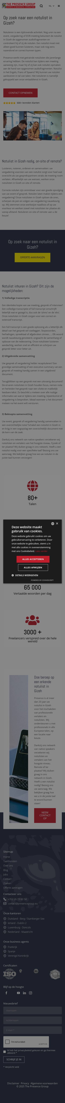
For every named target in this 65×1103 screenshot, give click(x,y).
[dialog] (32, 551)
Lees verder (41, 551)
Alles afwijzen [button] (33, 567)
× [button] (57, 523)
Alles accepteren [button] (33, 559)
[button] (25, 575)
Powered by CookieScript (42, 580)
